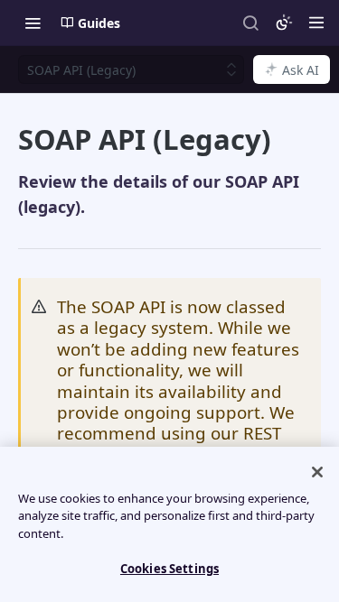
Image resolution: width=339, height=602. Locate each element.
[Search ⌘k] (250, 22)
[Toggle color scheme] (283, 22)
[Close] (317, 472)
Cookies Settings (169, 568)
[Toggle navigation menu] (32, 22)
